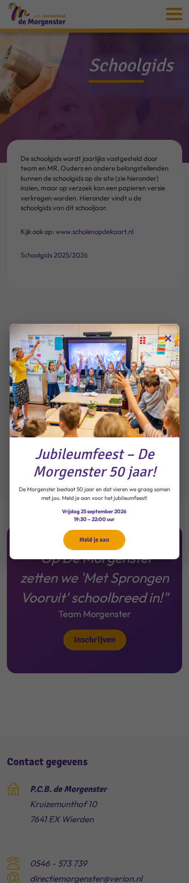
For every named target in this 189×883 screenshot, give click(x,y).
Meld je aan (94, 540)
